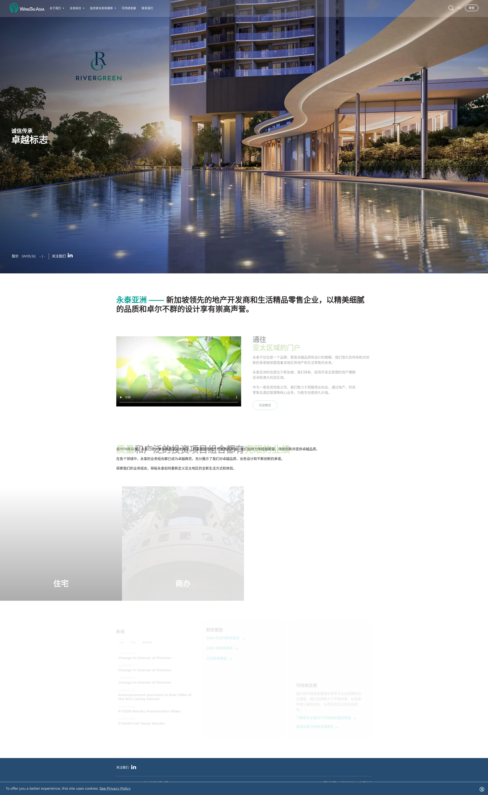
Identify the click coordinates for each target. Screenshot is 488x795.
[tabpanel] (158, 690)
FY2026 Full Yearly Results (141, 724)
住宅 (61, 583)
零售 (427, 583)
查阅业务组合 (61, 600)
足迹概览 (265, 405)
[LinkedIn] (70, 256)
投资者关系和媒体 (101, 9)
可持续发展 (129, 9)
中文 (471, 9)
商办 (183, 583)
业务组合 (75, 9)
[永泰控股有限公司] (27, 9)
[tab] (121, 642)
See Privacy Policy (115, 788)
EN (459, 9)
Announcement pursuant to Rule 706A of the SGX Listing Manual (154, 697)
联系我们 (147, 9)
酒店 (305, 583)
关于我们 (55, 9)
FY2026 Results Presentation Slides (149, 711)
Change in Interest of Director (145, 658)
